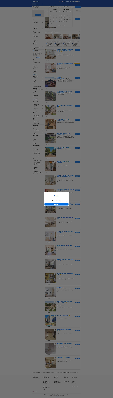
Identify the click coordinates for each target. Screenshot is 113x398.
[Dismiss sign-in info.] (68, 193)
